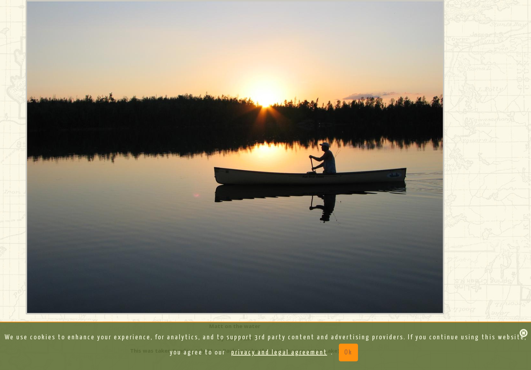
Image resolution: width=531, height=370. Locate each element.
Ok (348, 352)
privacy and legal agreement (279, 352)
